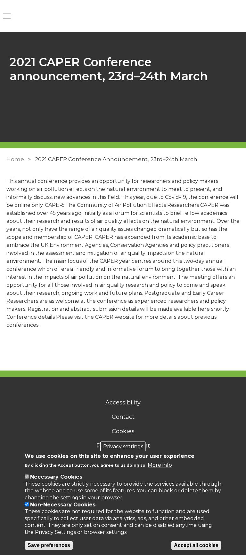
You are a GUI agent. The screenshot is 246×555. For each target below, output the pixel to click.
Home (15, 159)
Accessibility (123, 402)
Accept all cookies (196, 545)
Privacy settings (123, 446)
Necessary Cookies (56, 477)
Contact (123, 416)
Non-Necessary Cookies (62, 505)
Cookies (123, 431)
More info (160, 465)
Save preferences (49, 545)
